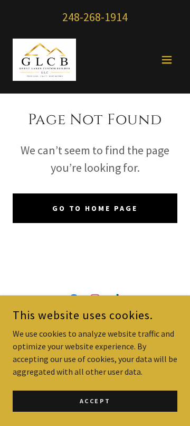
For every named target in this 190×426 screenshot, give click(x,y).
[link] (44, 60)
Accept (95, 401)
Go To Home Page (95, 208)
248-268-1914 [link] (95, 17)
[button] (166, 59)
